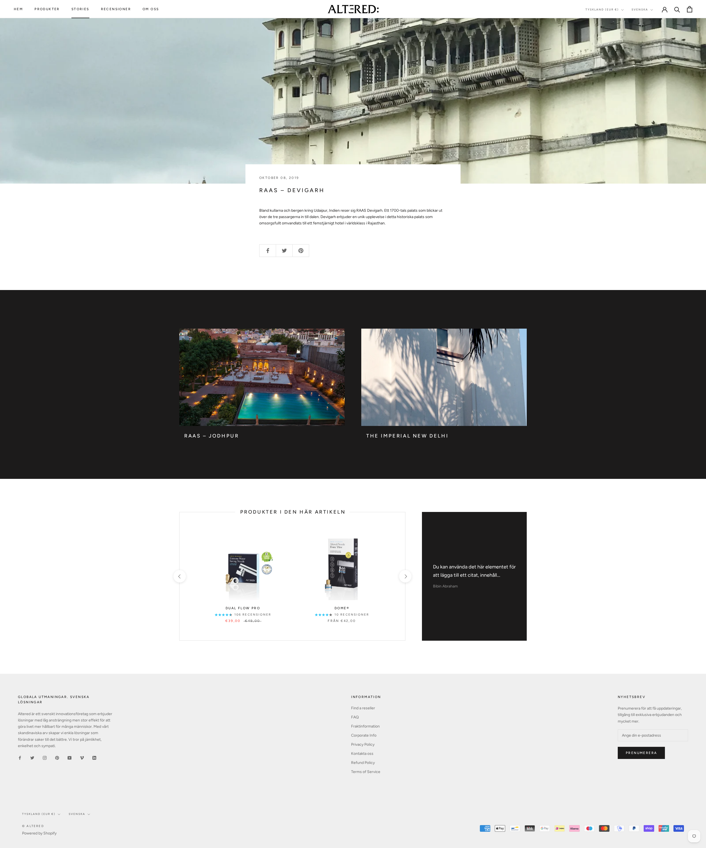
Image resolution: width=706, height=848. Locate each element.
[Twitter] (32, 758)
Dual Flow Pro (243, 608)
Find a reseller (363, 708)
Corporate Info (363, 735)
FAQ (355, 717)
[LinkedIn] (94, 758)
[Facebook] (20, 758)
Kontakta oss (362, 753)
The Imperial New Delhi (407, 436)
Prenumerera (641, 753)
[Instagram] (45, 758)
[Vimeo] (82, 758)
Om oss (151, 9)
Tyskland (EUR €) (602, 9)
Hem (18, 9)
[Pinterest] (57, 758)
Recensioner (116, 9)
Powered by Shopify (39, 833)
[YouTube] (69, 758)
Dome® (342, 608)
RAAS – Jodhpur (211, 436)
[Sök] (677, 9)
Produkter (47, 9)
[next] (405, 576)
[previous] (179, 576)
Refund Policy (363, 762)
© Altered (33, 826)
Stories (80, 9)
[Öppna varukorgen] (689, 9)
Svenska (640, 9)
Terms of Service (365, 771)
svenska (77, 814)
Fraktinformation (365, 726)
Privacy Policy (363, 744)
